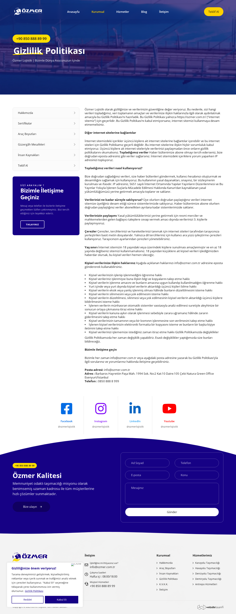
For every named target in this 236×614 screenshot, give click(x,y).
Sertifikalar (25, 123)
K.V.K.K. (163, 584)
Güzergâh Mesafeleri (31, 144)
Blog (144, 12)
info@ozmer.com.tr (187, 263)
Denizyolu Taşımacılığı (208, 573)
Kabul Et (62, 599)
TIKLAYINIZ (32, 224)
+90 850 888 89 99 (102, 586)
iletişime (102, 349)
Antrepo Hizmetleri (206, 584)
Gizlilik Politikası (34, 591)
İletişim (164, 12)
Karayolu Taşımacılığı (207, 562)
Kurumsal (98, 12)
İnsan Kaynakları (28, 155)
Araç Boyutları (27, 134)
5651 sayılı (137, 184)
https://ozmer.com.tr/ (191, 117)
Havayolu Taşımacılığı (207, 568)
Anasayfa (73, 12)
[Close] (76, 564)
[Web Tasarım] (210, 607)
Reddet (27, 599)
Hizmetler (122, 12)
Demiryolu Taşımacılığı (208, 578)
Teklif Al (23, 165)
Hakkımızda (25, 113)
